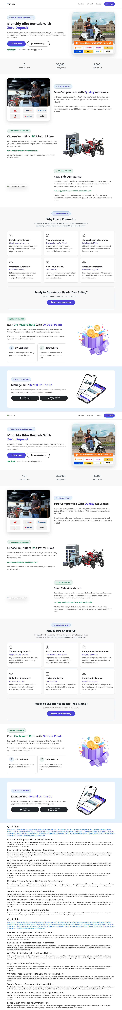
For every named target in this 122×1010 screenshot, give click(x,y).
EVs (19, 141)
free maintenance (57, 33)
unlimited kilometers (41, 33)
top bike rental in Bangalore (25, 842)
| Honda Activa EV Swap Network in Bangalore (30, 835)
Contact (98, 4)
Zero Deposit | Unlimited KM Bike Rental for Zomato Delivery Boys (48, 831)
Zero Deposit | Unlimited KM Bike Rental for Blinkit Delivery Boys (27, 829)
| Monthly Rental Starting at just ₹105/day (51, 833)
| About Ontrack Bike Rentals (73, 833)
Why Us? (90, 4)
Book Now (109, 4)
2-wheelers (34, 141)
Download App (40, 44)
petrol (27, 141)
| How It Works (88, 833)
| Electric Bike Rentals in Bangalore (27, 833)
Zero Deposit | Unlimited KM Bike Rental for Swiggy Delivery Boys (69, 829)
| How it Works (74, 831)
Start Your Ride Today (62, 302)
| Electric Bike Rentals (86, 831)
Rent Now (18, 44)
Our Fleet (81, 4)
